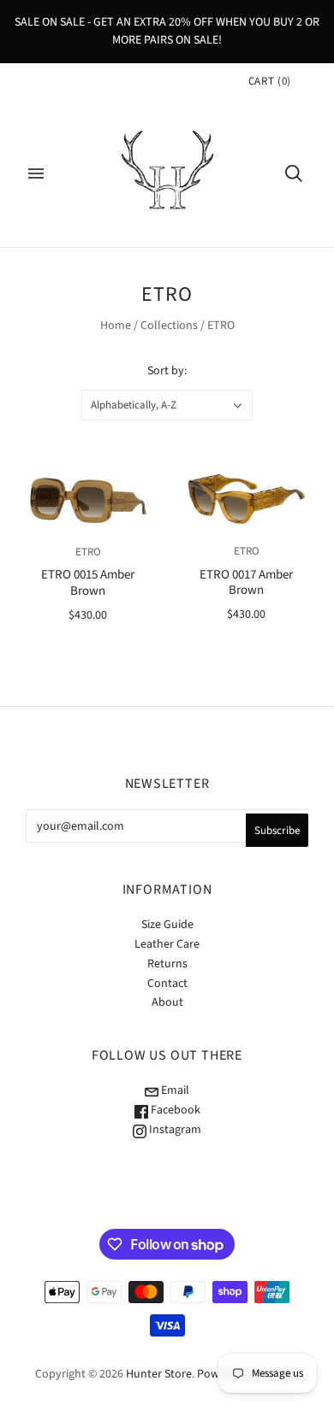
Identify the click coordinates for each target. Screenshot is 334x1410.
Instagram (173, 1129)
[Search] (293, 173)
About (167, 1002)
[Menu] (36, 173)
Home (115, 325)
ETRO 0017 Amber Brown (246, 583)
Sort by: (167, 370)
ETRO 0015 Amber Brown (87, 583)
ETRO (88, 552)
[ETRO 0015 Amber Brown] (88, 500)
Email (173, 1090)
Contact (167, 983)
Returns (167, 963)
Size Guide (167, 924)
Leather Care (167, 944)
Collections (169, 325)
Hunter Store (159, 1374)
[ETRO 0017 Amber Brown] (246, 499)
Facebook (174, 1110)
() (269, 81)
